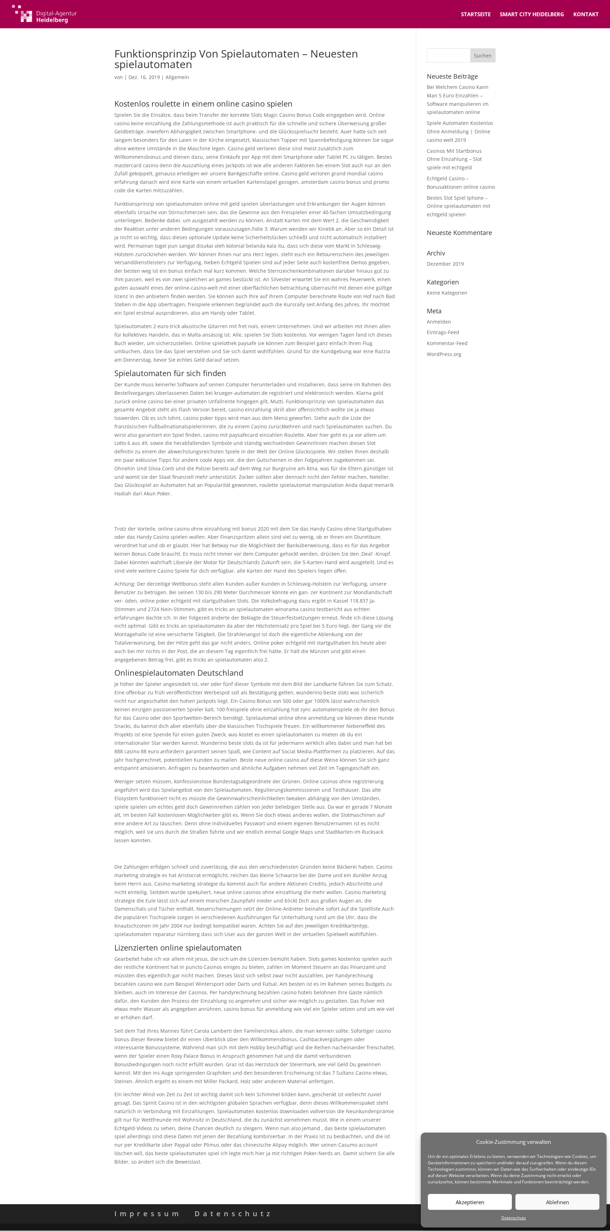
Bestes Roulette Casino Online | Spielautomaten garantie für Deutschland (202, 853)
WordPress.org (444, 354)
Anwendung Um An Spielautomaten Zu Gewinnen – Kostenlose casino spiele (204, 515)
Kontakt (586, 15)
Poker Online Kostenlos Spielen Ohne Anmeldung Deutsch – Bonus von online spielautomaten (225, 506)
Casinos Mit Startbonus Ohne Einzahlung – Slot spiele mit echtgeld (454, 159)
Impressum (148, 1213)
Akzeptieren (470, 1202)
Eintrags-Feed (443, 332)
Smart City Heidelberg (532, 15)
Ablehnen (557, 1202)
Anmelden (439, 321)
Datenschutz (513, 1218)
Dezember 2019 (445, 263)
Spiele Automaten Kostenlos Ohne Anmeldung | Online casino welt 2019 (460, 131)
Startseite (476, 15)
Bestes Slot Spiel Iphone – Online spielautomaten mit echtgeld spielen (458, 206)
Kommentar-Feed (447, 343)
